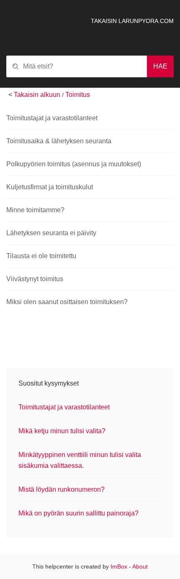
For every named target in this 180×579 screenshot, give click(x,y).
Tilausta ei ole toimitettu (41, 255)
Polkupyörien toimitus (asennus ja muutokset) (73, 164)
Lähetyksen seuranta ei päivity (51, 232)
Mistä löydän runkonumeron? (61, 489)
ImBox (119, 566)
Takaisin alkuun (37, 94)
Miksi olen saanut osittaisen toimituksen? (67, 301)
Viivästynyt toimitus (34, 278)
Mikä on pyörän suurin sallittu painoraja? (78, 513)
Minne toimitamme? (35, 209)
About (140, 566)
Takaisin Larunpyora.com (132, 21)
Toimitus (77, 94)
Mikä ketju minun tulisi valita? (61, 430)
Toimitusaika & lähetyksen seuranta (58, 141)
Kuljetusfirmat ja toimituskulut (49, 186)
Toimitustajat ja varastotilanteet (52, 118)
